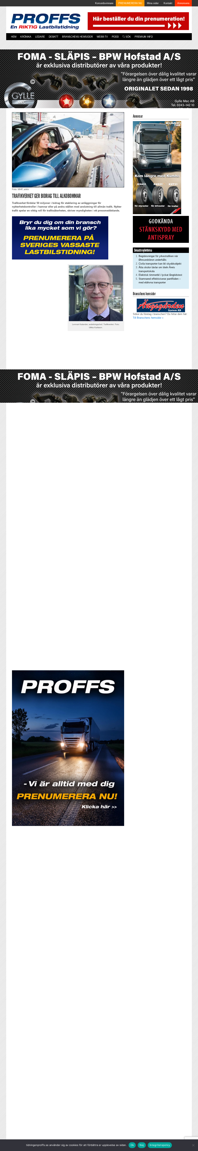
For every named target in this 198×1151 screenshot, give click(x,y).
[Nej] (193, 1145)
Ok (132, 1145)
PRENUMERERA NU (130, 3)
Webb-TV (102, 36)
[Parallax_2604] (68, 748)
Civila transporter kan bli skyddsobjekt (160, 263)
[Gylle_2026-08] (99, 83)
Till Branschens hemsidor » (148, 317)
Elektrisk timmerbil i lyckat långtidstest (160, 274)
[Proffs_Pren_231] (60, 237)
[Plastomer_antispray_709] (161, 229)
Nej (142, 1145)
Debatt (53, 36)
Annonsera (183, 3)
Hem (13, 36)
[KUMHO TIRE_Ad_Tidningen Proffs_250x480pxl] (157, 167)
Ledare (40, 36)
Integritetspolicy (160, 1145)
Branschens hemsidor (77, 36)
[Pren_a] (137, 20)
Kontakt (168, 3)
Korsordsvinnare (104, 3)
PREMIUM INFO (144, 36)
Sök (128, 36)
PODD (115, 36)
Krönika (25, 36)
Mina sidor (153, 3)
